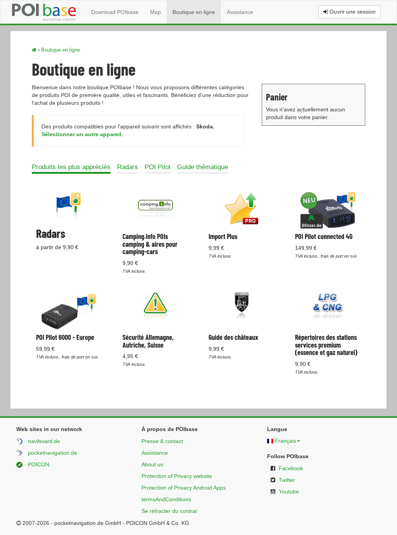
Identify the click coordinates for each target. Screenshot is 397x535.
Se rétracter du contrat (169, 511)
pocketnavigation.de (52, 453)
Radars (127, 167)
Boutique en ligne (194, 12)
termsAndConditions (166, 499)
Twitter (287, 480)
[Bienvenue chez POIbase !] (34, 50)
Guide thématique (202, 167)
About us (152, 464)
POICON (38, 464)
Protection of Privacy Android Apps (184, 488)
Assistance (240, 12)
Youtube (289, 491)
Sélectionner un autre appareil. (82, 134)
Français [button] (285, 441)
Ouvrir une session (352, 12)
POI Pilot (158, 167)
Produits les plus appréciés (71, 167)
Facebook (291, 468)
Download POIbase (114, 12)
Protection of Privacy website (177, 476)
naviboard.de (44, 441)
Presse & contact (162, 441)
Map (155, 12)
